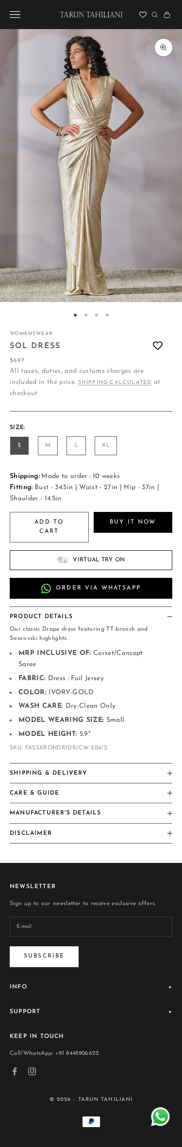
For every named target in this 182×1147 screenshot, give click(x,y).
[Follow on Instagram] (32, 1071)
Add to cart (49, 527)
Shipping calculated (115, 382)
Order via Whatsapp (98, 588)
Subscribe (44, 956)
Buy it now (133, 522)
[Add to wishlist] (157, 346)
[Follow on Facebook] (14, 1071)
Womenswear (31, 333)
